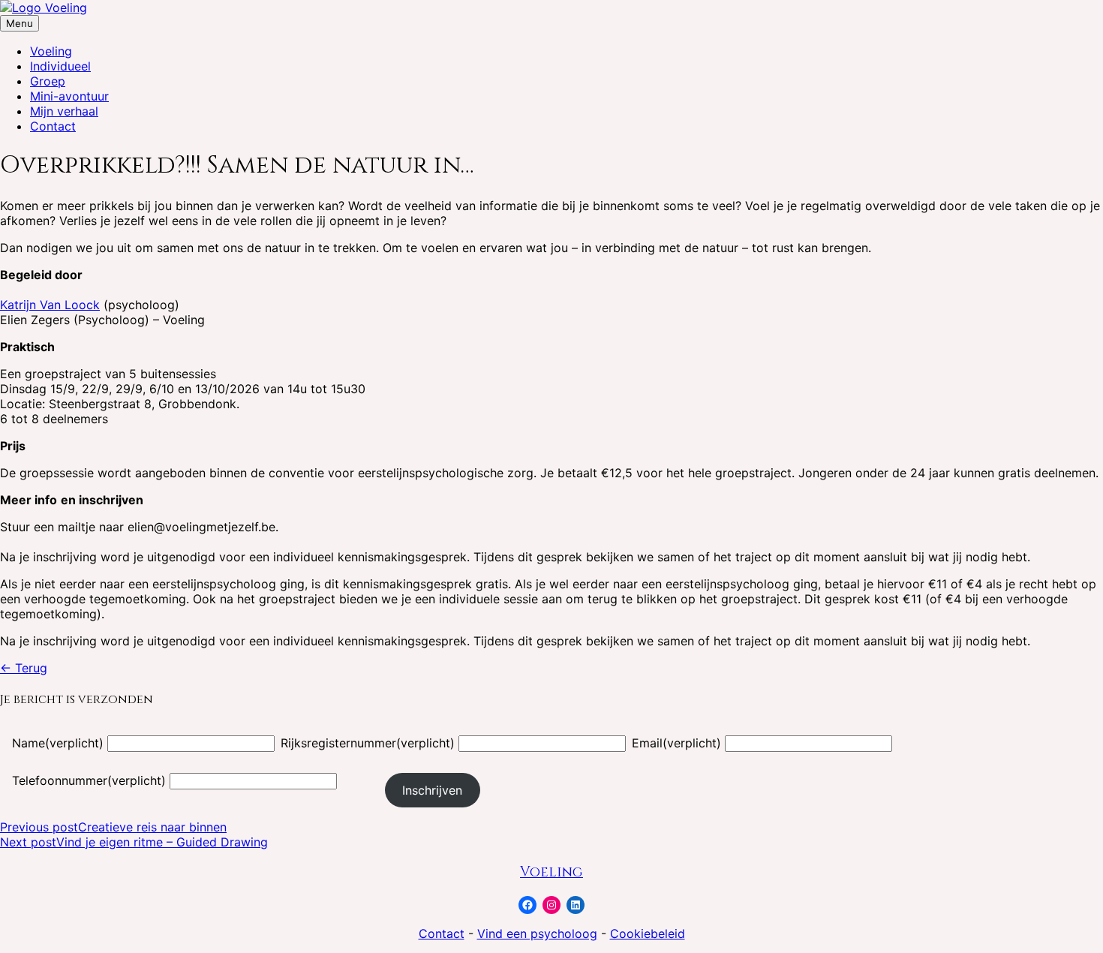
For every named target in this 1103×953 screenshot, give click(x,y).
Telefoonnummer (89, 780)
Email (676, 742)
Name (58, 742)
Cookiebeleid (647, 933)
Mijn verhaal (64, 111)
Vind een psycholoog (537, 933)
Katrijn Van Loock (50, 304)
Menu (19, 23)
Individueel (60, 66)
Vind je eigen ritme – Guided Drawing (134, 841)
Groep (47, 81)
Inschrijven (432, 790)
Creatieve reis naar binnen (113, 826)
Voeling (51, 51)
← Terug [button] (23, 667)
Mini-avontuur (69, 96)
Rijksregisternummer (368, 742)
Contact (53, 126)
